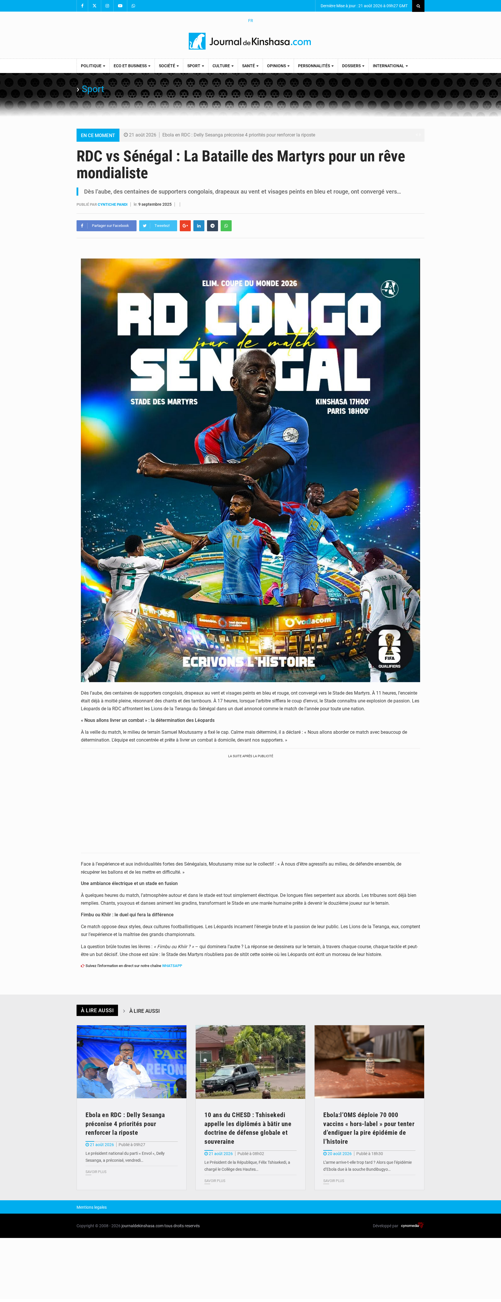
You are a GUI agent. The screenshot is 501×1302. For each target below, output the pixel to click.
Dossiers (352, 65)
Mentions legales (92, 1207)
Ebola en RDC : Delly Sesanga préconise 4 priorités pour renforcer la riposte (238, 135)
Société (167, 65)
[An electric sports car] (131, 1062)
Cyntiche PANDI (113, 204)
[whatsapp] (226, 225)
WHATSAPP (172, 966)
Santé (249, 65)
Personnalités (314, 65)
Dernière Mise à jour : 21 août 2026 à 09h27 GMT (364, 5)
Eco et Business (131, 65)
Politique (91, 65)
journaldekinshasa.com (142, 1225)
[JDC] (250, 41)
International (389, 65)
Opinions (277, 65)
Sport (194, 65)
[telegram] (212, 225)
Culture (222, 65)
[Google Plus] (185, 225)
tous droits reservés (182, 1225)
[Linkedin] (198, 225)
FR (250, 20)
